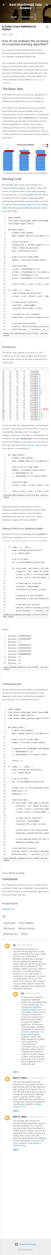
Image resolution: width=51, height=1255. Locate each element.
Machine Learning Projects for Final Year (33, 1009)
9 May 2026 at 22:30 (24, 945)
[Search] (47, 5)
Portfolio (27, 17)
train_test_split (33, 445)
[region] (25, 273)
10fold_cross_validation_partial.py (17, 615)
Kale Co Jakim (20, 1078)
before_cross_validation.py (14, 333)
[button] (47, 27)
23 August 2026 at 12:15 (37, 1078)
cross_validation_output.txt (15, 667)
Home (14, 17)
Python (24, 934)
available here (32, 194)
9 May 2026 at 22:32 (32, 993)
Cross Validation (26, 923)
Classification (9, 923)
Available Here (8, 909)
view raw (43, 333)
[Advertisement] (25, 1215)
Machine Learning (26, 928)
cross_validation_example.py (15, 858)
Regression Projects (30, 1034)
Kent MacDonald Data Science (25, 6)
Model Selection (10, 934)
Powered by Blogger (27, 1244)
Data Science (9, 928)
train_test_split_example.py (15, 495)
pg (14, 945)
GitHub (6, 335)
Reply (16, 1072)
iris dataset (15, 191)
